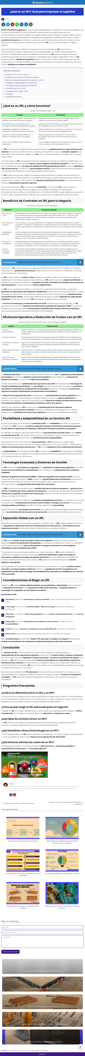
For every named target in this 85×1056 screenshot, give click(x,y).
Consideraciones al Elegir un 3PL (16, 91)
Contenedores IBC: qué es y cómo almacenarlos (18, 803)
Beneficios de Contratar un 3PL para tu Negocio (22, 77)
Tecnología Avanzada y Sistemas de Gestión (21, 86)
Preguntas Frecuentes (13, 97)
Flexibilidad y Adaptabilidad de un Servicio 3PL (21, 83)
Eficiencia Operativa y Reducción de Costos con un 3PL (24, 80)
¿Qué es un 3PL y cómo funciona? (17, 75)
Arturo (7, 18)
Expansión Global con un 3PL (15, 88)
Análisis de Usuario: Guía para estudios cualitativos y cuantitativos (65, 803)
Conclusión (9, 94)
